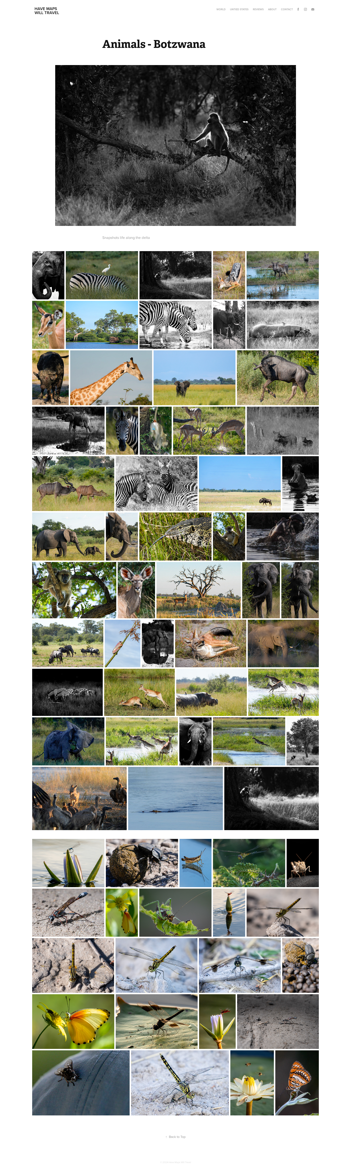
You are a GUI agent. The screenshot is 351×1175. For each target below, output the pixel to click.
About (272, 9)
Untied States (239, 9)
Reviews (258, 9)
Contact (287, 9)
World (221, 9)
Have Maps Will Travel (47, 11)
